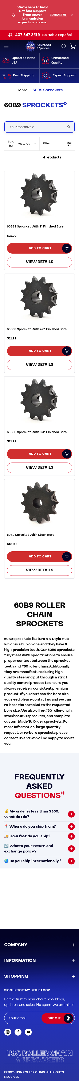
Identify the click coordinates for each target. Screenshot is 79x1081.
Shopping (16, 976)
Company (15, 945)
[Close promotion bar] (72, 15)
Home (21, 90)
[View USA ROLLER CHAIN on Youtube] (28, 1032)
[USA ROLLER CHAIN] (39, 46)
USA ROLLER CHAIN (30, 1072)
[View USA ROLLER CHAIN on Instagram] (7, 1032)
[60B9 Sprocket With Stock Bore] (39, 503)
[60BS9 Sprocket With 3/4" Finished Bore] (39, 400)
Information (20, 961)
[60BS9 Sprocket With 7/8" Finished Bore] (39, 298)
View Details (39, 262)
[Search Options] (70, 127)
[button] (63, 46)
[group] (39, 15)
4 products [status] (52, 157)
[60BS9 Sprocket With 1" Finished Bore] (39, 195)
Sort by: (19, 144)
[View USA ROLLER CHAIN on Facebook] (18, 1032)
